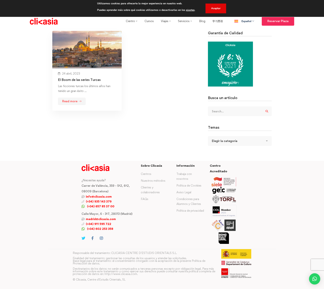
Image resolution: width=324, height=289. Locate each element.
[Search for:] (240, 111)
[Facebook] (92, 238)
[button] (314, 279)
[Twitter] (83, 238)
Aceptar (215, 8)
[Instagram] (101, 238)
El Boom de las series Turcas (79, 80)
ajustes (190, 10)
